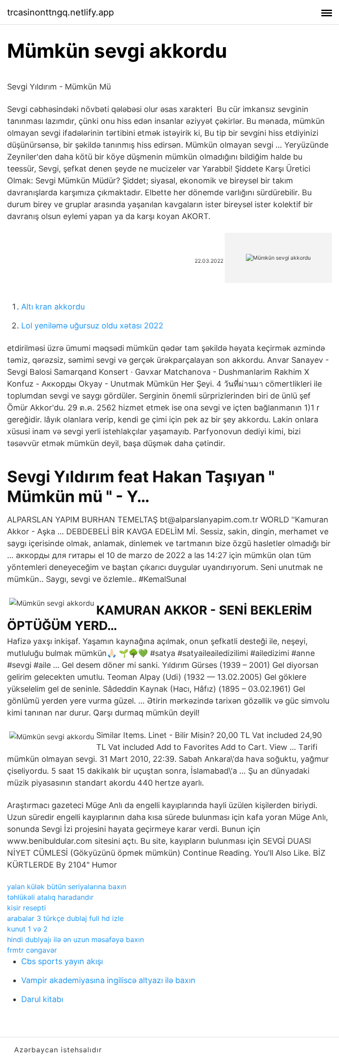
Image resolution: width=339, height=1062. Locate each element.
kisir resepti (26, 907)
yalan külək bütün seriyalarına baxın (66, 886)
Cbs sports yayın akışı (62, 961)
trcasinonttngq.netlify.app (60, 12)
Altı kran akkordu (53, 306)
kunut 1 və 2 (27, 928)
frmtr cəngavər (32, 950)
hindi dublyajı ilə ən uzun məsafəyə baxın (75, 939)
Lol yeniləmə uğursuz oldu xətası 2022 (92, 325)
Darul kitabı (42, 999)
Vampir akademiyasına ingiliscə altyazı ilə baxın (108, 980)
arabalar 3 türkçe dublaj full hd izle (65, 918)
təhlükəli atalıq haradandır (50, 897)
